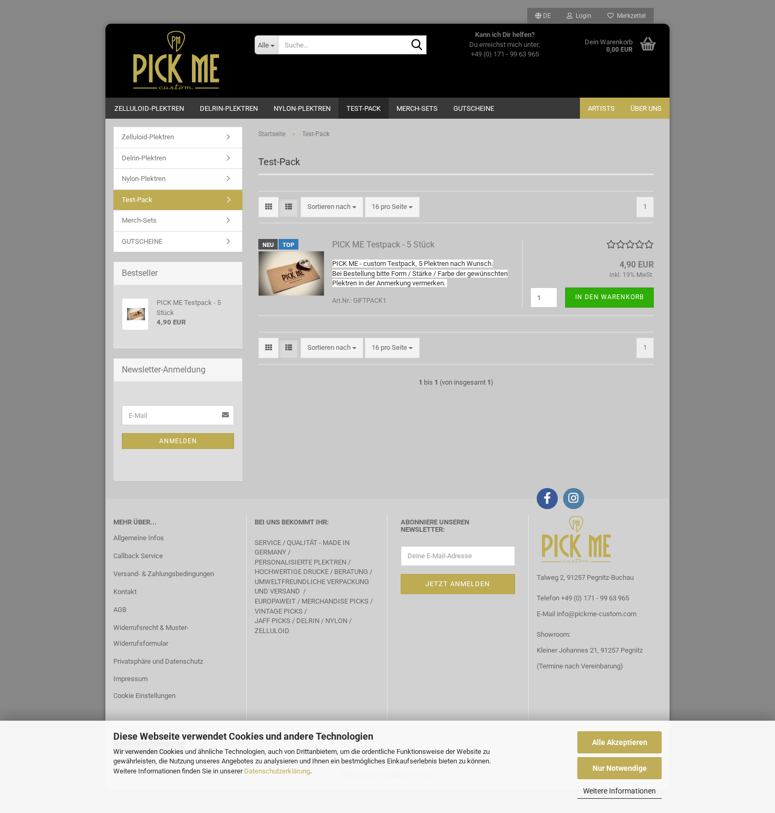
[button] (543, 16)
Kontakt (125, 592)
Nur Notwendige (620, 768)
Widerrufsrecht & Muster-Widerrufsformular (151, 635)
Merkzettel (630, 16)
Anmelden (178, 441)
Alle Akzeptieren (619, 742)
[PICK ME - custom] (176, 61)
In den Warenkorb (609, 297)
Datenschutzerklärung (277, 771)
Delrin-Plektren (229, 108)
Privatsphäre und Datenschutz (158, 661)
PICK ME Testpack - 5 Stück (383, 245)
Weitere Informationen (619, 791)
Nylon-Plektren (302, 108)
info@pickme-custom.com (596, 614)
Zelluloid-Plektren (149, 108)
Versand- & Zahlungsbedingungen (163, 574)
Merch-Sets (417, 108)
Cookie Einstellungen (144, 696)
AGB (120, 610)
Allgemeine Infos (138, 538)
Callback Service (138, 556)
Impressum (130, 679)
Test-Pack (363, 108)
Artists (601, 108)
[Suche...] (416, 45)
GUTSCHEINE (473, 108)
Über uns (646, 108)
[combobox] (332, 207)
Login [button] (582, 16)
